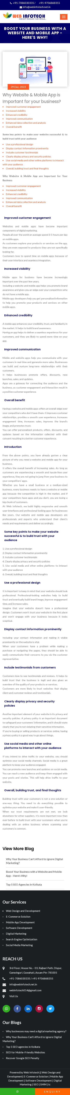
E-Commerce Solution (18, 916)
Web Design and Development (23, 910)
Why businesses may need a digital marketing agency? (36, 1031)
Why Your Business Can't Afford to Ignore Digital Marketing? (34, 861)
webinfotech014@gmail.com (25, 990)
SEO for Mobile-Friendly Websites (25, 1052)
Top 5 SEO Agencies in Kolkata (24, 884)
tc (49, 1084)
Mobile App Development (20, 922)
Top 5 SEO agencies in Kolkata (23, 1046)
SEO (36, 1084)
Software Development (19, 927)
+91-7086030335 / (24, 2)
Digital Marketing (16, 933)
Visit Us (13, 996)
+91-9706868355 (49, 2)
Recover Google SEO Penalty (22, 1058)
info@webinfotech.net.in (36, 6)
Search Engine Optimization (21, 939)
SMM (43, 1084)
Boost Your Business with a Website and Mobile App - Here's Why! (34, 873)
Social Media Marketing (19, 945)
